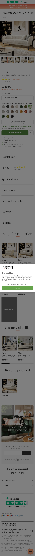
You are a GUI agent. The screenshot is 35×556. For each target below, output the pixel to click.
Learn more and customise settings (17, 284)
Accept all (17, 288)
